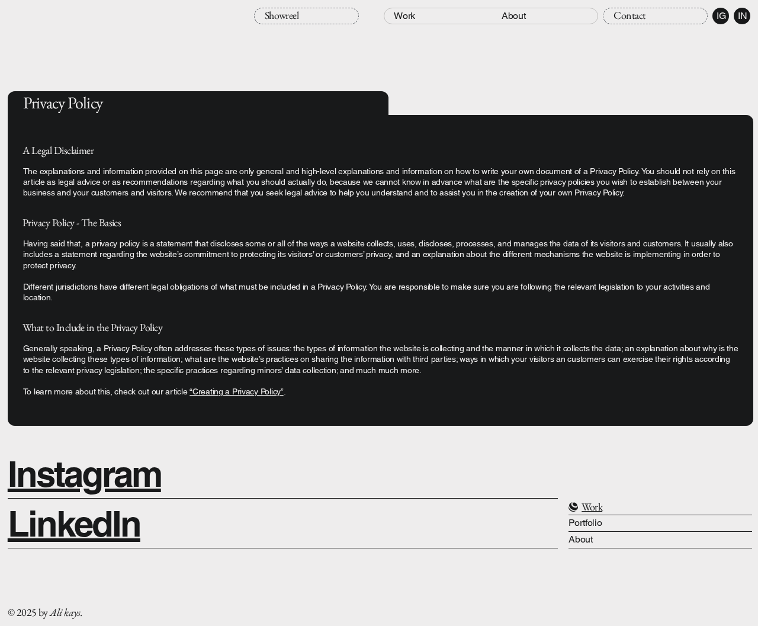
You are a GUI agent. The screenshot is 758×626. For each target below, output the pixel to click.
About (580, 539)
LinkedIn (74, 523)
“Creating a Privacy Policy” (236, 391)
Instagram (84, 473)
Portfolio (585, 522)
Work (592, 506)
